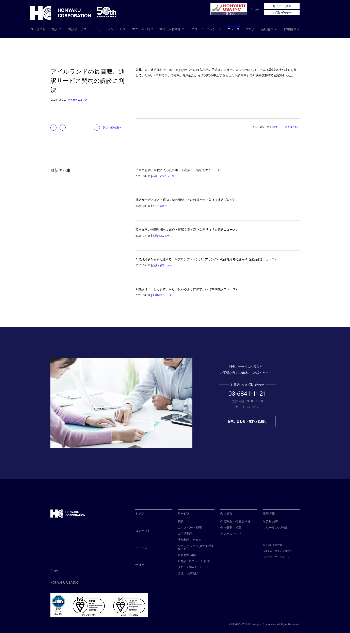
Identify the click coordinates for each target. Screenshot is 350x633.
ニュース (234, 29)
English (256, 9)
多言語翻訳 (185, 533)
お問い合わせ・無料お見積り (247, 421)
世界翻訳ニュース (77, 99)
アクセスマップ (230, 533)
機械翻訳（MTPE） (191, 539)
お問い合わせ (282, 12)
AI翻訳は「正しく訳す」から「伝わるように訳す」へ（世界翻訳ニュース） (187, 289)
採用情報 (290, 29)
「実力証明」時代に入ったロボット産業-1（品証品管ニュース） (179, 170)
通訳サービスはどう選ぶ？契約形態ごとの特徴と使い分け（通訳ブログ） (186, 199)
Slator (275, 127)
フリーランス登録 (275, 527)
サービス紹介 (159, 206)
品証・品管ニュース (163, 176)
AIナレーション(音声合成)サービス (195, 547)
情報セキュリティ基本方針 (277, 551)
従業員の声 (270, 521)
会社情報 (267, 29)
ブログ (250, 29)
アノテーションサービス (109, 29)
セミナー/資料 (281, 6)
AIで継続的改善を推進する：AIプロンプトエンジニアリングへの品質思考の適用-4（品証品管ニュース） (206, 259)
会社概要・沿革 (230, 527)
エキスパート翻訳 (190, 527)
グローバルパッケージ (206, 29)
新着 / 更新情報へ (112, 127)
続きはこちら (292, 127)
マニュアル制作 (142, 29)
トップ (139, 513)
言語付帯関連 (187, 555)
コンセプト (37, 29)
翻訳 (54, 29)
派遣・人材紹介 (170, 29)
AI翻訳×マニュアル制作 (194, 561)
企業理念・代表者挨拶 (235, 521)
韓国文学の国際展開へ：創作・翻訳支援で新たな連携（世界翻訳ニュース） (187, 229)
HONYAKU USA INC (64, 582)
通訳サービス (77, 29)
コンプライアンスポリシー (277, 557)
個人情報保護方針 (272, 545)
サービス (184, 513)
